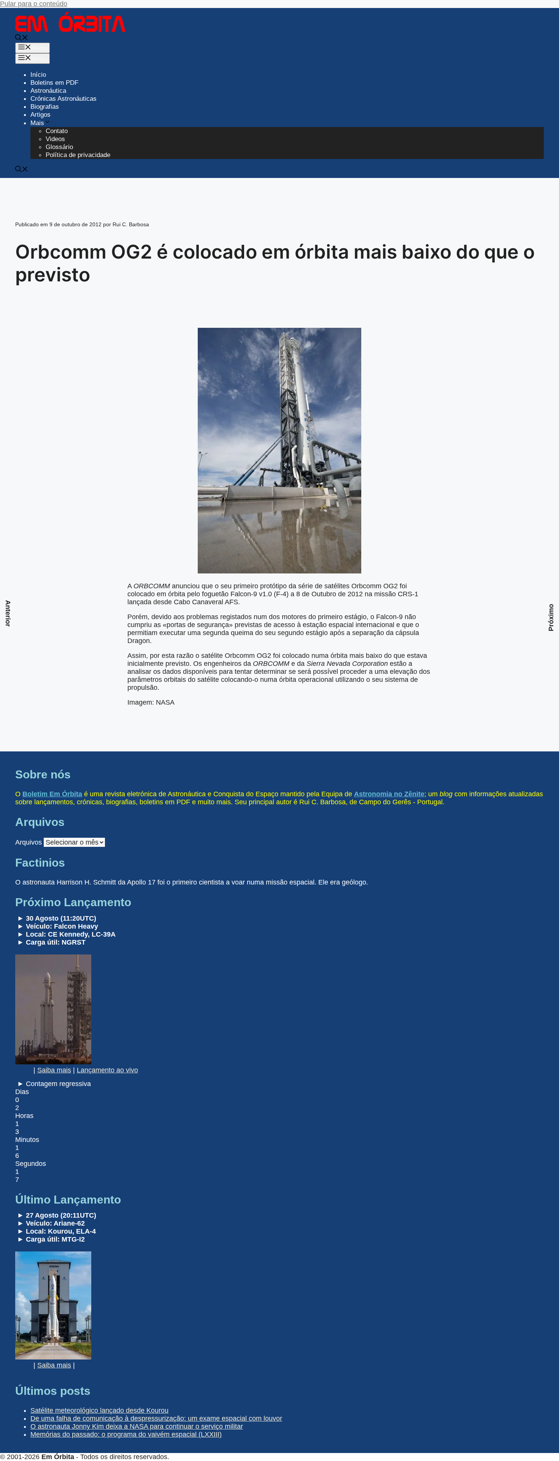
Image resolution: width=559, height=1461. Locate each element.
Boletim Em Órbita (52, 794)
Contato (57, 131)
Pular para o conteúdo (33, 4)
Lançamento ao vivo (107, 1070)
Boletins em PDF (54, 82)
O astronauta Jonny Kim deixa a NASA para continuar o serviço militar (136, 1426)
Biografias (44, 106)
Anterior (8, 613)
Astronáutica (48, 90)
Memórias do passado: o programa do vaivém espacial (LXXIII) (126, 1434)
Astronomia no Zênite (389, 794)
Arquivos (28, 842)
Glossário (59, 147)
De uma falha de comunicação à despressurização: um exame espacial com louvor (156, 1418)
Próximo (551, 617)
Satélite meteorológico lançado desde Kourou (99, 1410)
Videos (55, 139)
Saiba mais (54, 1070)
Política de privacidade (78, 155)
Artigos (40, 114)
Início (38, 74)
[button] (21, 38)
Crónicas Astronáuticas (63, 98)
